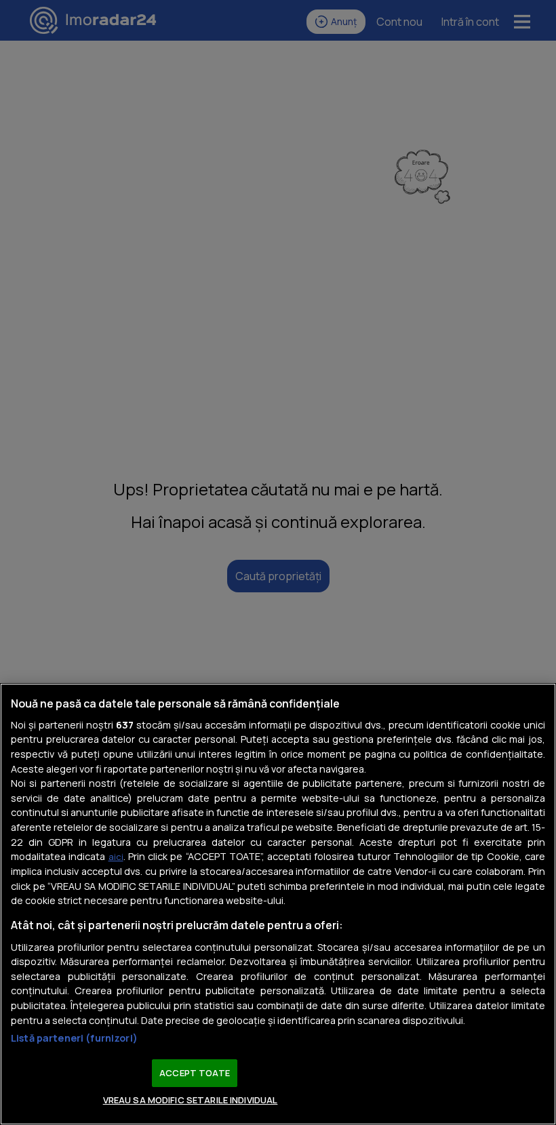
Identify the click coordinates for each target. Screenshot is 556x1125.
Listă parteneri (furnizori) (74, 1037)
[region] (278, 904)
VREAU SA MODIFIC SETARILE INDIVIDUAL (190, 1100)
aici (115, 857)
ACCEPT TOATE (194, 1073)
